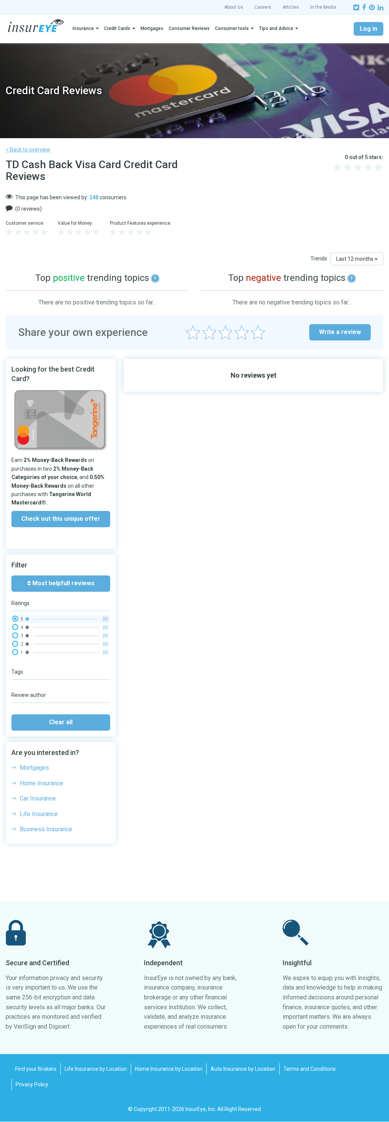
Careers (263, 7)
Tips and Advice (276, 28)
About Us (233, 7)
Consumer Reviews (189, 28)
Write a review (340, 332)
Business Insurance (46, 829)
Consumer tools (232, 28)
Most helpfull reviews (63, 583)
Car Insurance (38, 798)
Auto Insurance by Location (242, 1069)
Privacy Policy (32, 1084)
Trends (318, 258)
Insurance (83, 28)
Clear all (61, 722)
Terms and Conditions (309, 1069)
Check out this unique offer (60, 518)
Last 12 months (355, 259)
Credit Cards (117, 28)
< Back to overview (28, 150)
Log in (368, 28)
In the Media (323, 7)
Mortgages (152, 28)
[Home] (36, 26)
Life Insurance (39, 814)
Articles (291, 7)
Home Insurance (41, 783)
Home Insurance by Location (168, 1069)
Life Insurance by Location (96, 1069)
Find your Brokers (36, 1069)
